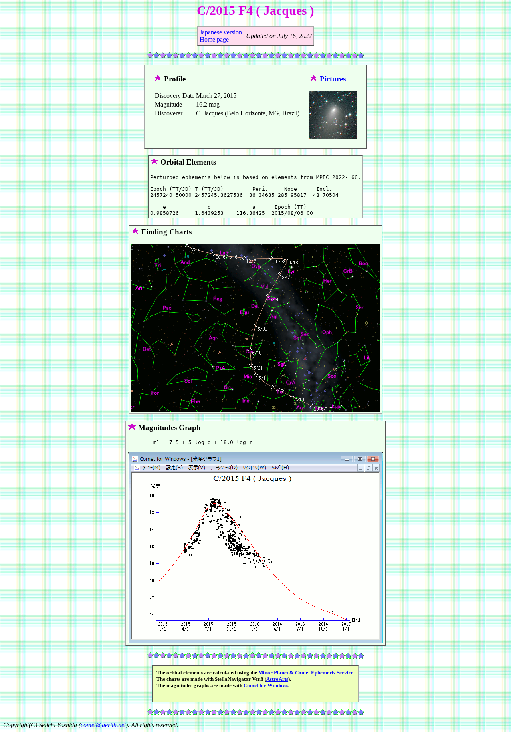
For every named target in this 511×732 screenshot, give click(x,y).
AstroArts (277, 679)
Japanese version (221, 32)
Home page (214, 39)
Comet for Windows (266, 685)
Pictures (333, 79)
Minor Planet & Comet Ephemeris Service (305, 673)
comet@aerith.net (103, 725)
